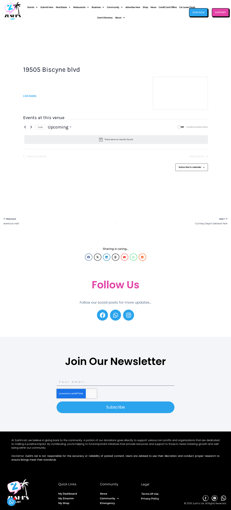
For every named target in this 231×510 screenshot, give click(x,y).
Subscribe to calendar (190, 167)
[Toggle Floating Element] (11, 501)
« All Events (29, 95)
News (153, 7)
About (118, 17)
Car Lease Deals (187, 7)
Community (113, 7)
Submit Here (46, 7)
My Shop (63, 503)
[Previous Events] (25, 127)
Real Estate (61, 7)
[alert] (116, 139)
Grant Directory (105, 17)
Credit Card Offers (168, 7)
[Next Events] (31, 127)
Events (30, 7)
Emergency (107, 503)
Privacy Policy (150, 498)
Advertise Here (132, 7)
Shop (145, 7)
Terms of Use (150, 493)
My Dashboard (67, 493)
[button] (88, 257)
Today (40, 127)
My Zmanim (66, 498)
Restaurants (79, 7)
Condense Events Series (197, 127)
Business (96, 7)
